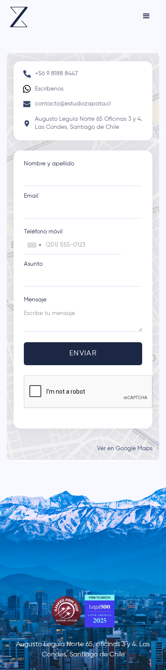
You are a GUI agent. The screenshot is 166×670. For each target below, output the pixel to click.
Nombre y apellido (49, 164)
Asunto (33, 264)
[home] (19, 17)
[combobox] (34, 245)
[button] (146, 16)
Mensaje (35, 300)
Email (31, 196)
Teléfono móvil (43, 232)
